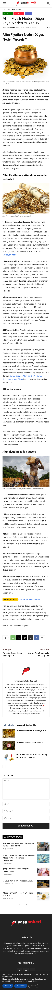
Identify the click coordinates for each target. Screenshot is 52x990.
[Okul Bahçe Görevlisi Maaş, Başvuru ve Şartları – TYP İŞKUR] (43, 846)
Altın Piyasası (16, 9)
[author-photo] (26, 677)
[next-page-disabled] (8, 766)
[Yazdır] (30, 637)
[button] (48, 3)
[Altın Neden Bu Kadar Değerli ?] (9, 733)
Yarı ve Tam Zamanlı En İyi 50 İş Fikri (38, 654)
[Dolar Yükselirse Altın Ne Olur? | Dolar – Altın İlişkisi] (9, 757)
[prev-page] (4, 766)
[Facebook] (36, 637)
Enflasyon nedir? (10, 255)
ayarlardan (20, 981)
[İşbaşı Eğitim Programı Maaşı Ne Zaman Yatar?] (43, 872)
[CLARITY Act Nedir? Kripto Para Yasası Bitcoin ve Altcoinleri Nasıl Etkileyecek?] (43, 858)
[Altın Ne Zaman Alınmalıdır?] (9, 745)
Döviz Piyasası (19, 14)
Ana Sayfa (6, 9)
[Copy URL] (24, 637)
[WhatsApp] (13, 637)
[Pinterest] (26, 970)
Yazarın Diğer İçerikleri (27, 725)
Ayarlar (33, 986)
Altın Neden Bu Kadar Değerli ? (31, 730)
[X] (18, 637)
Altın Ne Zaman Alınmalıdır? (30, 599)
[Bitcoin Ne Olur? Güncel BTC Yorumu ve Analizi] (43, 896)
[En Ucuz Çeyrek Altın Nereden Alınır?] (43, 884)
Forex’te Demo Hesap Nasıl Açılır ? (12, 654)
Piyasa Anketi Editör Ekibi (15, 27)
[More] (42, 637)
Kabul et (8, 986)
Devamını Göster (25, 905)
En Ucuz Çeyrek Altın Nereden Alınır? (18, 881)
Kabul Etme (21, 986)
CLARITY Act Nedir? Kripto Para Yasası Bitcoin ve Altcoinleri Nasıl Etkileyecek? (19, 857)
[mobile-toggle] (4, 3)
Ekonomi (28, 14)
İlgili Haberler (8, 725)
